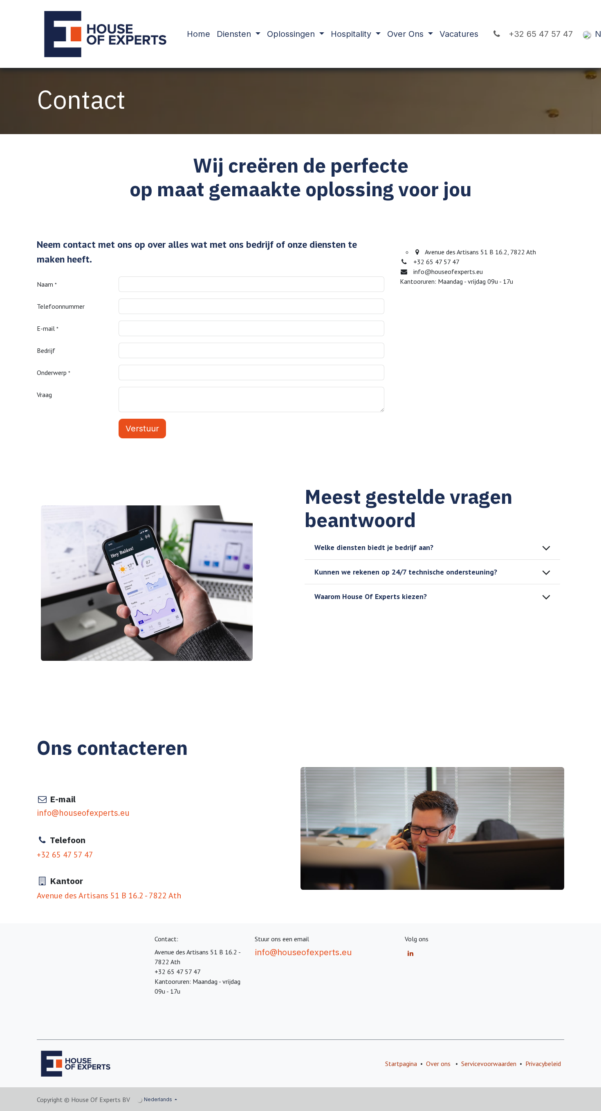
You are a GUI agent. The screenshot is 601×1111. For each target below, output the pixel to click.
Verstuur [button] (142, 428)
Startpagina (401, 1063)
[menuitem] (198, 34)
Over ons (438, 1063)
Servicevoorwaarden (488, 1063)
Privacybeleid (543, 1063)
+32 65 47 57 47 (538, 34)
